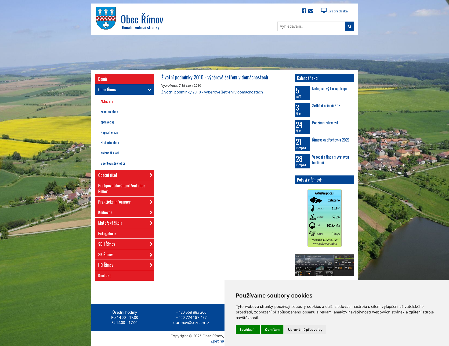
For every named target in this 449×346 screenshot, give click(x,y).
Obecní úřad (107, 175)
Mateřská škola (110, 223)
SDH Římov (106, 244)
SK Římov (105, 254)
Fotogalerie (107, 233)
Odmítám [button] (272, 329)
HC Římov (105, 265)
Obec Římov (107, 89)
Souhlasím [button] (248, 329)
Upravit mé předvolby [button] (305, 329)
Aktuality (107, 101)
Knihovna (105, 212)
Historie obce (110, 142)
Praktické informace (114, 202)
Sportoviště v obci (113, 163)
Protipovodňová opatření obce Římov (121, 188)
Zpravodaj (107, 121)
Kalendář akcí (110, 152)
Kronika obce (109, 111)
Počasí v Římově (309, 180)
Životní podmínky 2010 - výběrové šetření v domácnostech (212, 92)
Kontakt (104, 275)
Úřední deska (338, 11)
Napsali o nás (109, 132)
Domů (102, 79)
